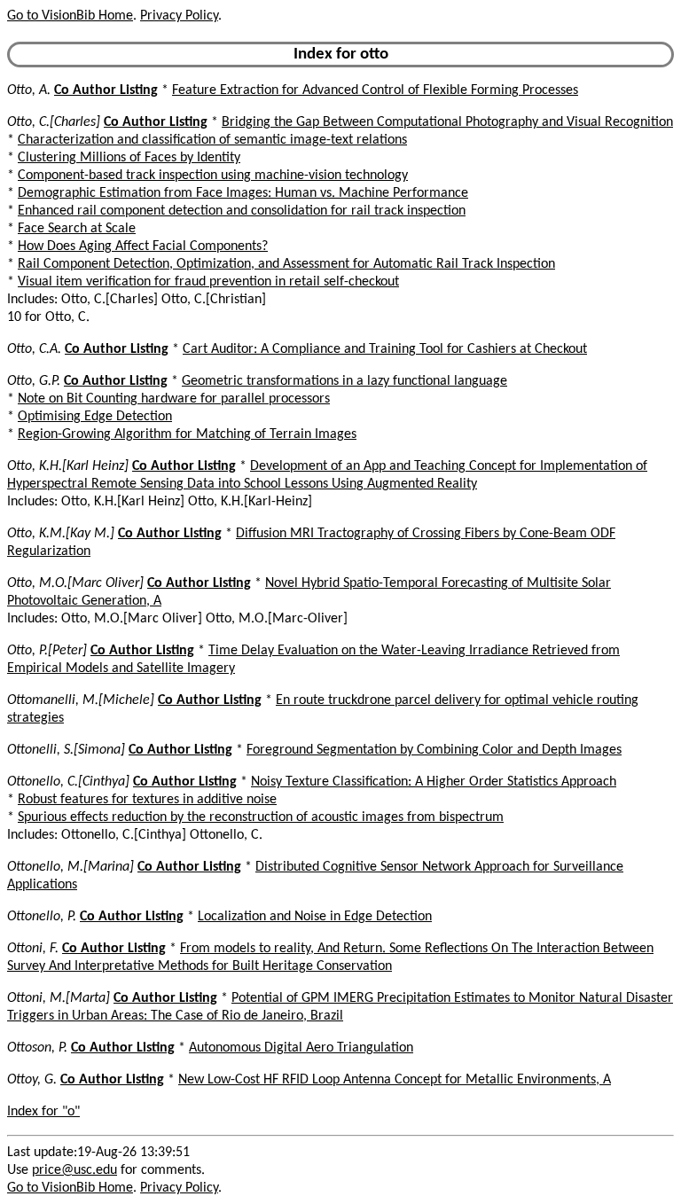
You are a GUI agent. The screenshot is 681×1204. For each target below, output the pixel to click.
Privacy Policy (179, 16)
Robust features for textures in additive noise (147, 800)
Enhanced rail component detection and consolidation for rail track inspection (242, 211)
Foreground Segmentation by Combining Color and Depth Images (434, 750)
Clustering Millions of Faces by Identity (129, 158)
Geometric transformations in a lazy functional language (344, 381)
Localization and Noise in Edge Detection (315, 917)
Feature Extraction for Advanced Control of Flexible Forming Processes (375, 90)
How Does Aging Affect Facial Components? (143, 246)
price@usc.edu (74, 1170)
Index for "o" (43, 1112)
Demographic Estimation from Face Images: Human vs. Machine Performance (243, 193)
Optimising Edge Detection (95, 417)
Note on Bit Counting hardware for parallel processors (174, 399)
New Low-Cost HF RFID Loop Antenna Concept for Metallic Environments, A (394, 1080)
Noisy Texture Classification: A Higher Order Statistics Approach (433, 782)
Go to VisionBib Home (70, 16)
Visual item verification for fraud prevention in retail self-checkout (208, 282)
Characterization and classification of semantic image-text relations (212, 140)
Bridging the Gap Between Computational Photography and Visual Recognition (447, 122)
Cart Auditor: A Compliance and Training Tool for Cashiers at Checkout (385, 349)
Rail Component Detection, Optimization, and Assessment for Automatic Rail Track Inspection (286, 264)
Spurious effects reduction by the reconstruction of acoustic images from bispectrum (261, 817)
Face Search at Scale (77, 229)
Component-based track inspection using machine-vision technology (213, 175)
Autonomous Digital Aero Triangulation (301, 1048)
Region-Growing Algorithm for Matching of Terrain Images (187, 434)
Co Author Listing (106, 90)
